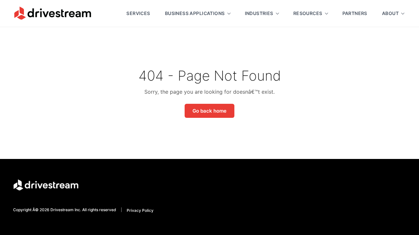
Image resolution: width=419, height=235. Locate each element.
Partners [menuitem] (354, 13)
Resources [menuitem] (307, 13)
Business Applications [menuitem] (195, 13)
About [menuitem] (390, 13)
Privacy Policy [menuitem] (140, 210)
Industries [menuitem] (259, 13)
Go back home (209, 111)
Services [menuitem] (138, 13)
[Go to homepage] (52, 13)
